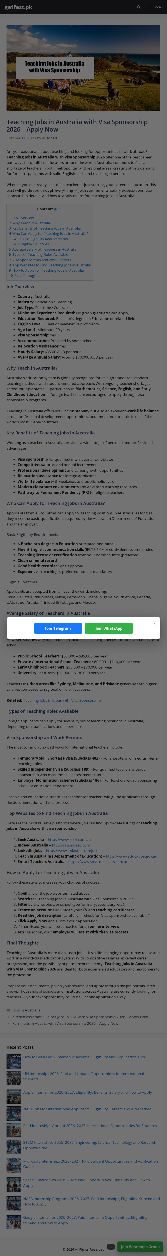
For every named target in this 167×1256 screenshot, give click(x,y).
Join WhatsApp (108, 628)
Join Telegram (58, 628)
